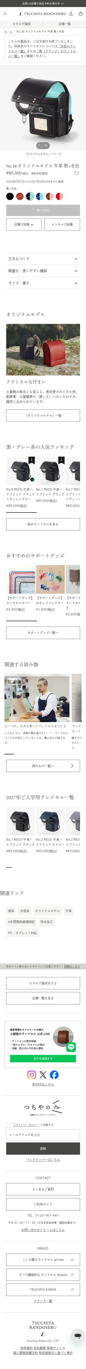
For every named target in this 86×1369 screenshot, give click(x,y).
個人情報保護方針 (25, 1352)
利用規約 (26, 1348)
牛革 (68, 910)
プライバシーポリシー (26, 1125)
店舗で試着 (22, 224)
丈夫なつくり (19, 258)
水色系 (24, 910)
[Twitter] (43, 1074)
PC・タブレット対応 (22, 932)
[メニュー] (5, 14)
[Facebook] (54, 1074)
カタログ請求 (21, 23)
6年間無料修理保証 (21, 921)
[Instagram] (31, 1074)
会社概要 (40, 1348)
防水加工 (47, 921)
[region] (43, 485)
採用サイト (54, 1348)
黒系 (11, 910)
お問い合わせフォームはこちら (43, 1229)
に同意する (33, 1125)
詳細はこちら (72, 966)
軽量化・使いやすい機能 (27, 270)
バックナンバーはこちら (43, 1159)
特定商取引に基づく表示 (56, 1352)
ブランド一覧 (43, 1300)
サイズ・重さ (19, 283)
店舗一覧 (64, 23)
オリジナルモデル (47, 910)
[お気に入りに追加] (76, 173)
